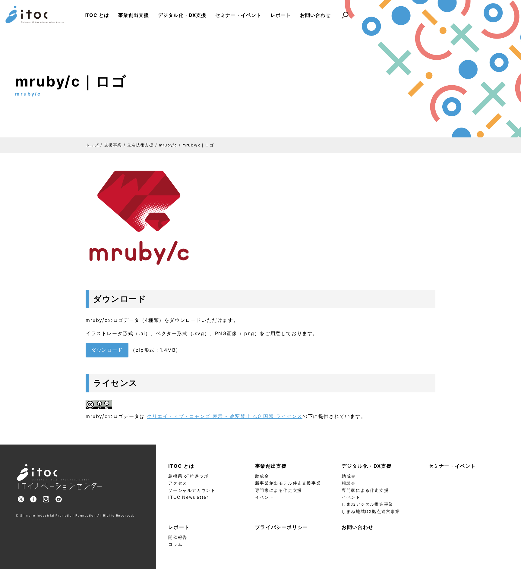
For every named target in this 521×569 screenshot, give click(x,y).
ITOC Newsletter (188, 497)
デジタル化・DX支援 (182, 15)
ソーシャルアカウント (191, 490)
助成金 (262, 476)
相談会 (349, 483)
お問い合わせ (315, 15)
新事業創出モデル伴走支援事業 (288, 483)
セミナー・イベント (238, 15)
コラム (175, 544)
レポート (280, 15)
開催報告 (177, 537)
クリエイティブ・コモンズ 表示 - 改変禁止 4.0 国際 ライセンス (224, 416)
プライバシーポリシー (281, 527)
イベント (264, 497)
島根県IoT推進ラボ (188, 476)
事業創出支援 (133, 15)
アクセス (177, 483)
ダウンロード (107, 350)
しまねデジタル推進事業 (367, 504)
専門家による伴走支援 (278, 490)
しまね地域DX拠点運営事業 (371, 511)
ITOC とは (96, 15)
